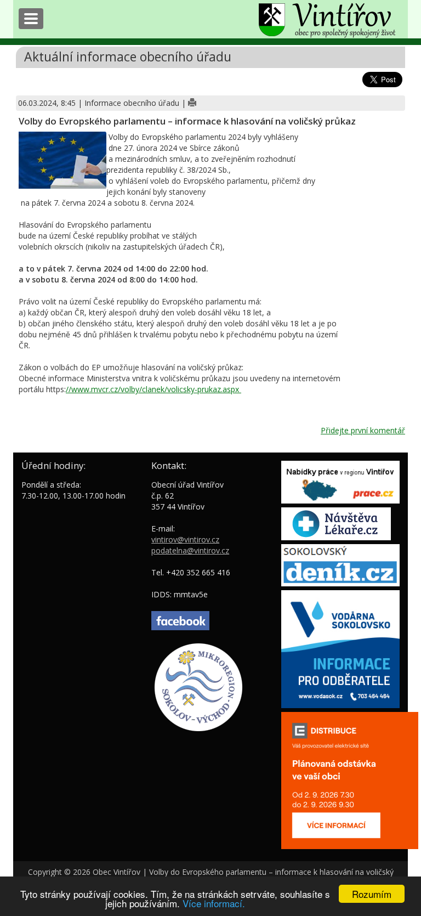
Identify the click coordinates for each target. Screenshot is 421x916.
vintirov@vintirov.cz (185, 539)
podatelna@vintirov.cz (190, 550)
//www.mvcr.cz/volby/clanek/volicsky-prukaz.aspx (153, 389)
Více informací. (214, 903)
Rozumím (371, 894)
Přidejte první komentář (363, 430)
